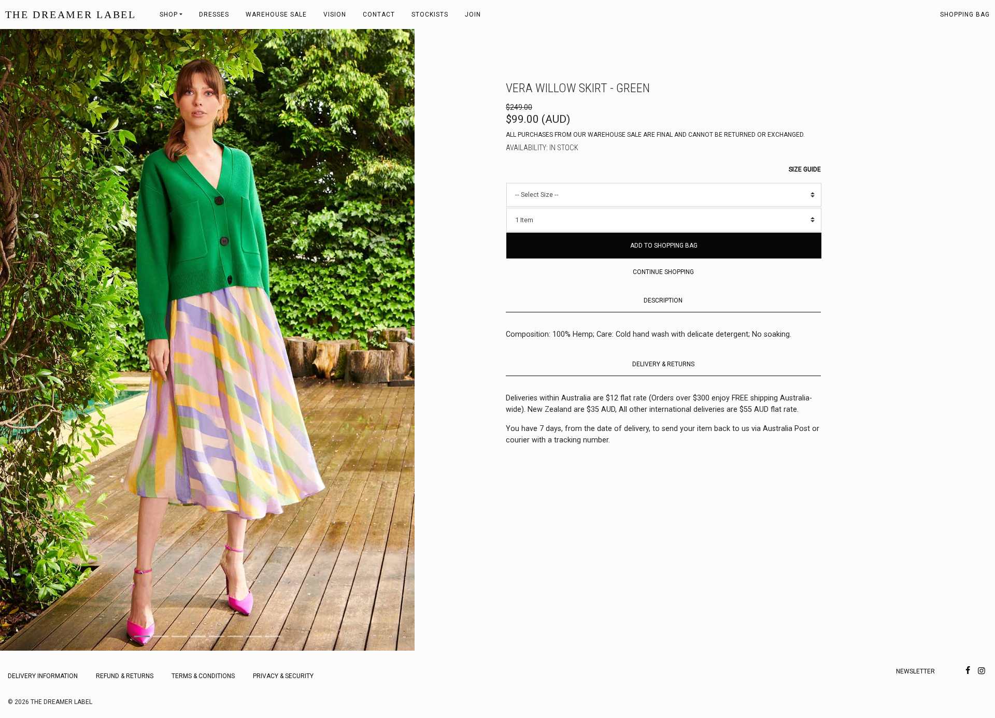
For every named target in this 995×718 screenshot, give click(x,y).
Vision (334, 14)
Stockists (429, 14)
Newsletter (915, 671)
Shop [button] (169, 14)
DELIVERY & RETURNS (663, 364)
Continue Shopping (663, 272)
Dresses (214, 14)
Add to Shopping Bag (664, 245)
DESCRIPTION (663, 300)
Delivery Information (43, 676)
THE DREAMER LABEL (70, 14)
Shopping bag (965, 14)
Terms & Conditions (203, 676)
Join (473, 14)
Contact (379, 14)
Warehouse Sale (276, 14)
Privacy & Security (283, 676)
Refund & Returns (124, 676)
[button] (31, 340)
